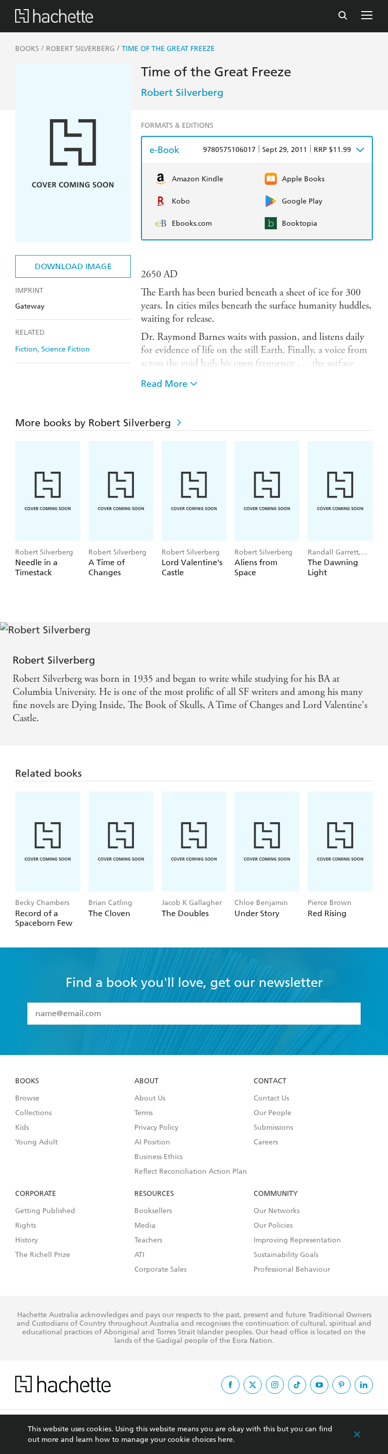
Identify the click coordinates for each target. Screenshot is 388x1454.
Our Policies (273, 1225)
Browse (27, 1098)
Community (276, 1193)
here (225, 1439)
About (146, 1081)
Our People (273, 1113)
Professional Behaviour (292, 1269)
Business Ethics (158, 1157)
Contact (270, 1081)
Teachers (148, 1240)
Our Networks (277, 1211)
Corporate (35, 1193)
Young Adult (36, 1142)
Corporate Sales (160, 1269)
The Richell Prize (42, 1255)
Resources (154, 1193)
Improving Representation (297, 1240)
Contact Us (271, 1098)
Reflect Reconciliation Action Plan (190, 1171)
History (26, 1240)
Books (27, 1081)
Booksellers (153, 1211)
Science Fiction (65, 349)
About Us (149, 1098)
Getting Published (45, 1211)
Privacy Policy (156, 1127)
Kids (22, 1127)
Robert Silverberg (182, 92)
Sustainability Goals (286, 1255)
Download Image (73, 266)
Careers (266, 1142)
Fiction (26, 349)
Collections (33, 1113)
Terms (143, 1113)
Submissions (273, 1127)
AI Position (152, 1142)
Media (145, 1225)
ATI (139, 1255)
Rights (25, 1225)
